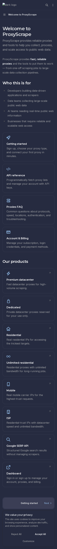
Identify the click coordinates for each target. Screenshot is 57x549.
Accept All (40, 534)
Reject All (16, 534)
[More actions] (52, 5)
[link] (28, 146)
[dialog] (28, 528)
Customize (28, 541)
